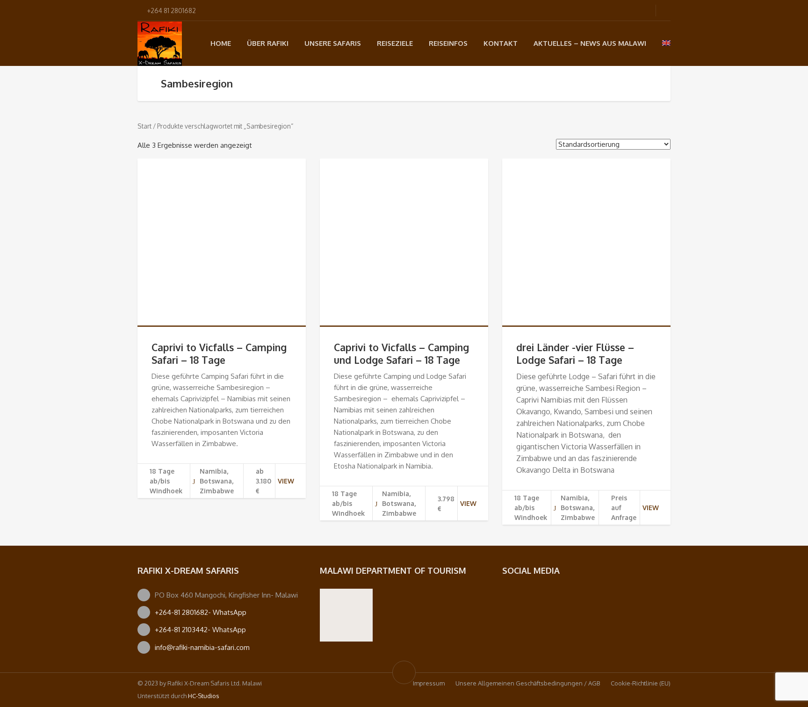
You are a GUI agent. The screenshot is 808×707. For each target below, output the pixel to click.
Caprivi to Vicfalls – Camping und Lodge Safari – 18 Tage (401, 353)
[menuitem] (666, 43)
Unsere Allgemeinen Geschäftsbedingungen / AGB (527, 683)
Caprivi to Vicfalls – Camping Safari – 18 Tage (219, 353)
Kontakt (500, 43)
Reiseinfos (448, 43)
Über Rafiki (268, 43)
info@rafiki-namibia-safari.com (202, 647)
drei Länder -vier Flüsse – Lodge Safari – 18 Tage (575, 353)
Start (144, 126)
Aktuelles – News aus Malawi (590, 43)
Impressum (429, 683)
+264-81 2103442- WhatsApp (200, 629)
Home (220, 43)
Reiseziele (395, 43)
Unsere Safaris (332, 43)
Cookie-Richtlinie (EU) (641, 683)
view (286, 481)
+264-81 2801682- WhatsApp (200, 612)
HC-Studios (203, 696)
